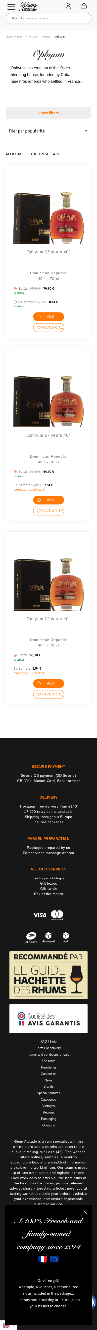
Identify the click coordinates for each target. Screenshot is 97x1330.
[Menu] (11, 7)
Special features (48, 1093)
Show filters (48, 112)
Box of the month (48, 894)
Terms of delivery (48, 1048)
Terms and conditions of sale (48, 1054)
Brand (46, 36)
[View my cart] (83, 5)
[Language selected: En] (8, 1325)
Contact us (48, 1073)
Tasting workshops (48, 878)
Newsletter (48, 1067)
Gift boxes (48, 883)
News (48, 1080)
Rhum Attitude (27, 8)
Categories (48, 1099)
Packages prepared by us (48, 847)
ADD (50, 317)
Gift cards (48, 889)
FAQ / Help (48, 1041)
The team (48, 1061)
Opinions (48, 1125)
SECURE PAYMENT (48, 767)
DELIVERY (48, 797)
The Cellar (33, 36)
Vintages (48, 1106)
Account (68, 6)
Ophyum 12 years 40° (49, 619)
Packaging (48, 1118)
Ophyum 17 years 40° (49, 435)
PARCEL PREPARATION (48, 838)
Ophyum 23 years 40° (49, 252)
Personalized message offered (48, 853)
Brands (49, 1086)
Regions (48, 1112)
